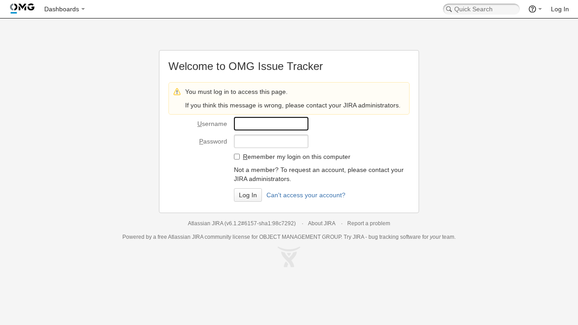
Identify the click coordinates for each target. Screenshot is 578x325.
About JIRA (321, 223)
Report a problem (368, 223)
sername (212, 123)
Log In (560, 9)
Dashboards (61, 9)
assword (213, 141)
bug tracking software (394, 237)
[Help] (535, 9)
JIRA (197, 237)
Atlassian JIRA (205, 223)
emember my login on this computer (296, 156)
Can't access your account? (305, 195)
